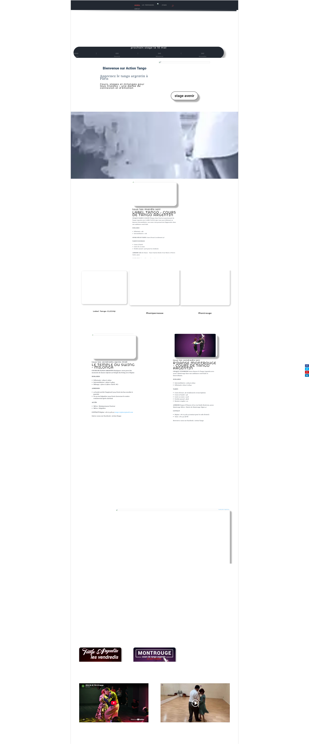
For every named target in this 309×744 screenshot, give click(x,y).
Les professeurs (148, 5)
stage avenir (184, 96)
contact (137, 9)
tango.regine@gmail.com (124, 412)
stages (164, 5)
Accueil (137, 5)
